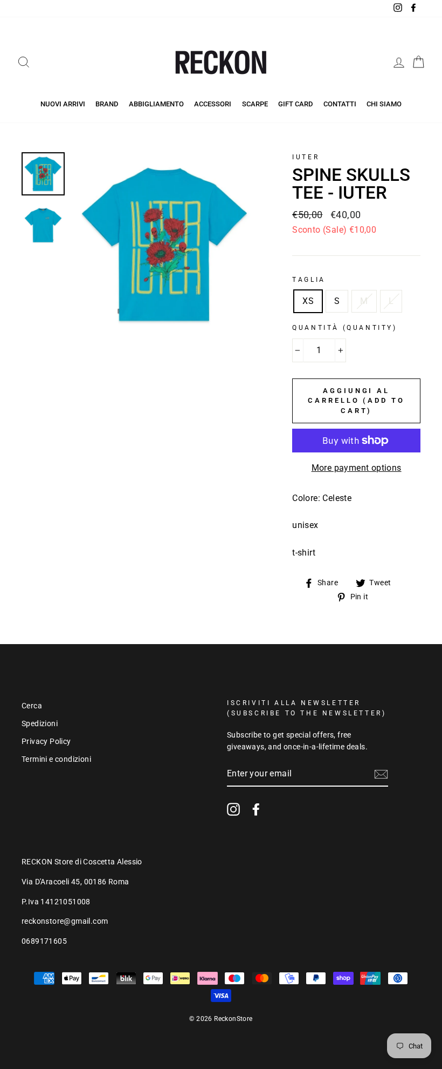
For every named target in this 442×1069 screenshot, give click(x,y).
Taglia (309, 279)
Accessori (212, 104)
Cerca (32, 705)
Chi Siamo (384, 104)
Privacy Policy (46, 741)
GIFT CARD (295, 104)
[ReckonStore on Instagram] (233, 809)
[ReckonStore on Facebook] (256, 809)
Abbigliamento (156, 104)
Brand (106, 104)
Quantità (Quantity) (344, 327)
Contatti (339, 104)
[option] (165, 244)
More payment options (357, 468)
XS (308, 301)
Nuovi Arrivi (62, 104)
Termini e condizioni (56, 759)
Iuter (305, 157)
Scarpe (255, 104)
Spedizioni (40, 723)
